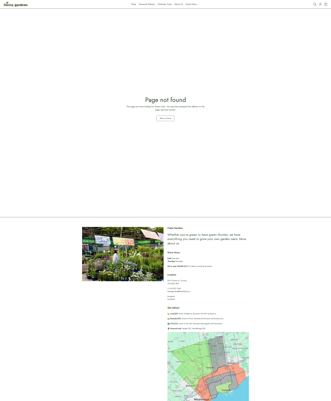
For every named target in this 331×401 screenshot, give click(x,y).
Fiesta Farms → (192, 4)
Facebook (171, 299)
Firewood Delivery (147, 4)
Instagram (171, 296)
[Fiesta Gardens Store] (16, 4)
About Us (179, 4)
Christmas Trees (165, 4)
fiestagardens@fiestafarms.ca (178, 291)
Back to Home (165, 118)
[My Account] (320, 4)
